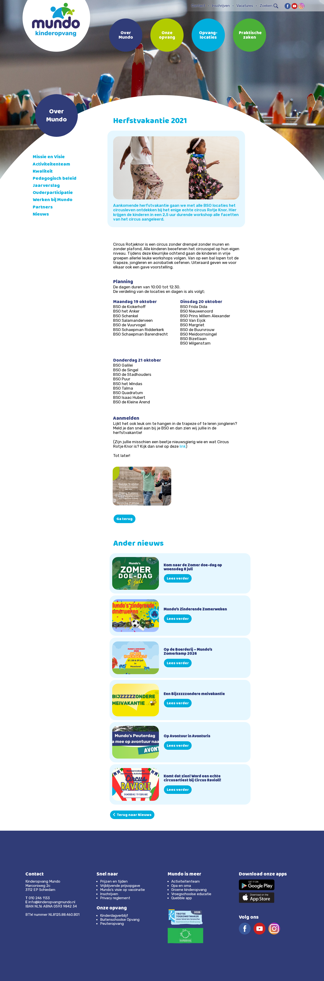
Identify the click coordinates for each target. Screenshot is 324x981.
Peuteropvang (112, 923)
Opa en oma (181, 886)
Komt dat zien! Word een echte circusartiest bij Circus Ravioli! (192, 779)
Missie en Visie (49, 157)
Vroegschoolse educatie (191, 894)
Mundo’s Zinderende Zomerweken (195, 610)
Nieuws (41, 215)
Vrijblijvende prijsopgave (120, 886)
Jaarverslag (46, 186)
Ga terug (124, 519)
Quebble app (181, 898)
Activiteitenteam (51, 165)
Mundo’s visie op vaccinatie (122, 890)
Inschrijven (221, 6)
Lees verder (178, 579)
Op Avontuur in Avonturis (187, 736)
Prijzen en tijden (114, 881)
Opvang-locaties (208, 35)
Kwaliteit (43, 172)
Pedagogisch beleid (54, 179)
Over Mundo (126, 35)
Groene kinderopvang (189, 890)
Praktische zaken (250, 35)
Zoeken (266, 6)
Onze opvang (167, 35)
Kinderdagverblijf (114, 915)
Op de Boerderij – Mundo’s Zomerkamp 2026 (188, 652)
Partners (43, 207)
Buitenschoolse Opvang (119, 919)
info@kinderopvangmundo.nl (51, 902)
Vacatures (244, 6)
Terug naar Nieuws (133, 815)
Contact (198, 6)
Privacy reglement (115, 898)
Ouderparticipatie (53, 193)
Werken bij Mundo (52, 200)
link (183, 446)
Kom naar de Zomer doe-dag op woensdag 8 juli (193, 568)
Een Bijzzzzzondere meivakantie (194, 694)
